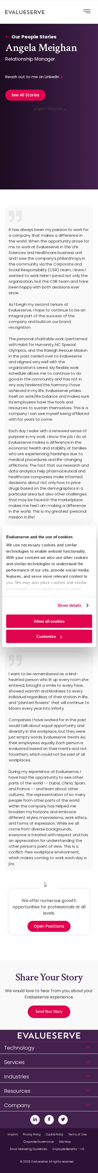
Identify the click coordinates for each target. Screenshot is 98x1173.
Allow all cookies (49, 621)
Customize (46, 636)
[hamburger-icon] (87, 12)
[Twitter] (63, 1119)
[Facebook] (49, 1119)
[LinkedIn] (35, 1119)
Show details (69, 605)
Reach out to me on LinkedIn (32, 76)
